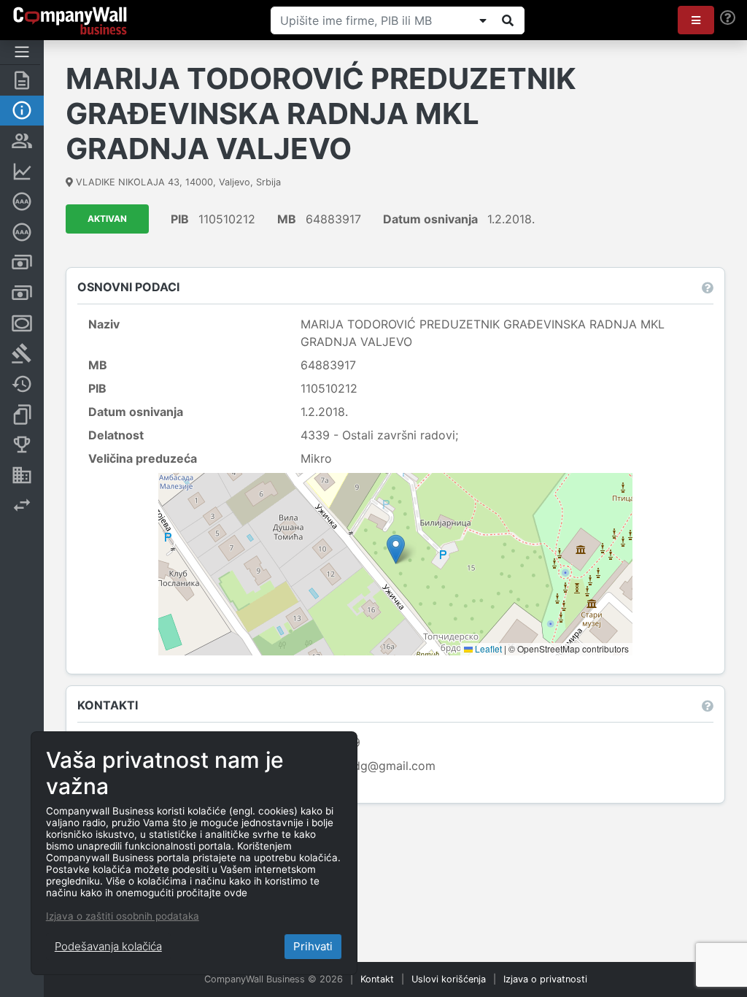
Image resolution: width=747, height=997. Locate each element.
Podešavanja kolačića (108, 946)
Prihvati (313, 946)
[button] (696, 20)
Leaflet (487, 648)
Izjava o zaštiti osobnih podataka (122, 916)
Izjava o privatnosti (545, 979)
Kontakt (377, 979)
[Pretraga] (508, 20)
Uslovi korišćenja (448, 979)
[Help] (727, 18)
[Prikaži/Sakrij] (483, 20)
